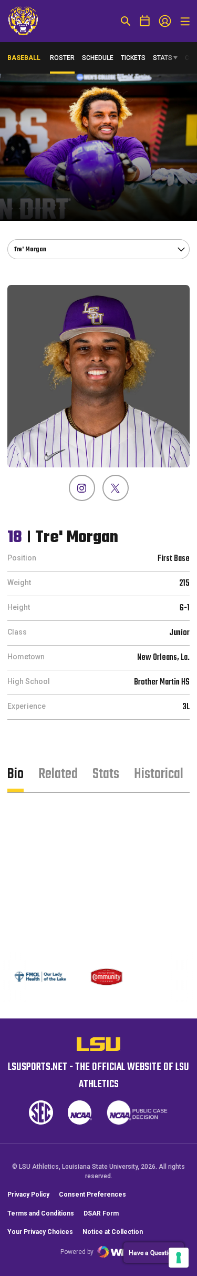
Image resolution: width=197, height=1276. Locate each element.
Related (58, 774)
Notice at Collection (112, 1232)
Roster (62, 58)
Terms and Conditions (40, 1213)
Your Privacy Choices (40, 1232)
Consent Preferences (92, 1194)
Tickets (133, 58)
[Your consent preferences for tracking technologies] (179, 1258)
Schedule (97, 58)
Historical (158, 774)
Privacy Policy (28, 1194)
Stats (162, 58)
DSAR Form (101, 1213)
